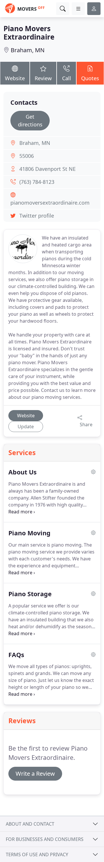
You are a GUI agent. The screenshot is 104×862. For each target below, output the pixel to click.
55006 (26, 155)
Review (43, 78)
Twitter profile (36, 215)
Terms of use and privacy (37, 854)
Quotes (90, 78)
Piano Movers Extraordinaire (28, 33)
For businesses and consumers (44, 839)
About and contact (30, 824)
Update (26, 426)
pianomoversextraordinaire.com (50, 202)
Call (66, 78)
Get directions (30, 120)
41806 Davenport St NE (47, 168)
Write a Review (35, 773)
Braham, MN (27, 50)
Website (15, 78)
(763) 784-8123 (36, 181)
